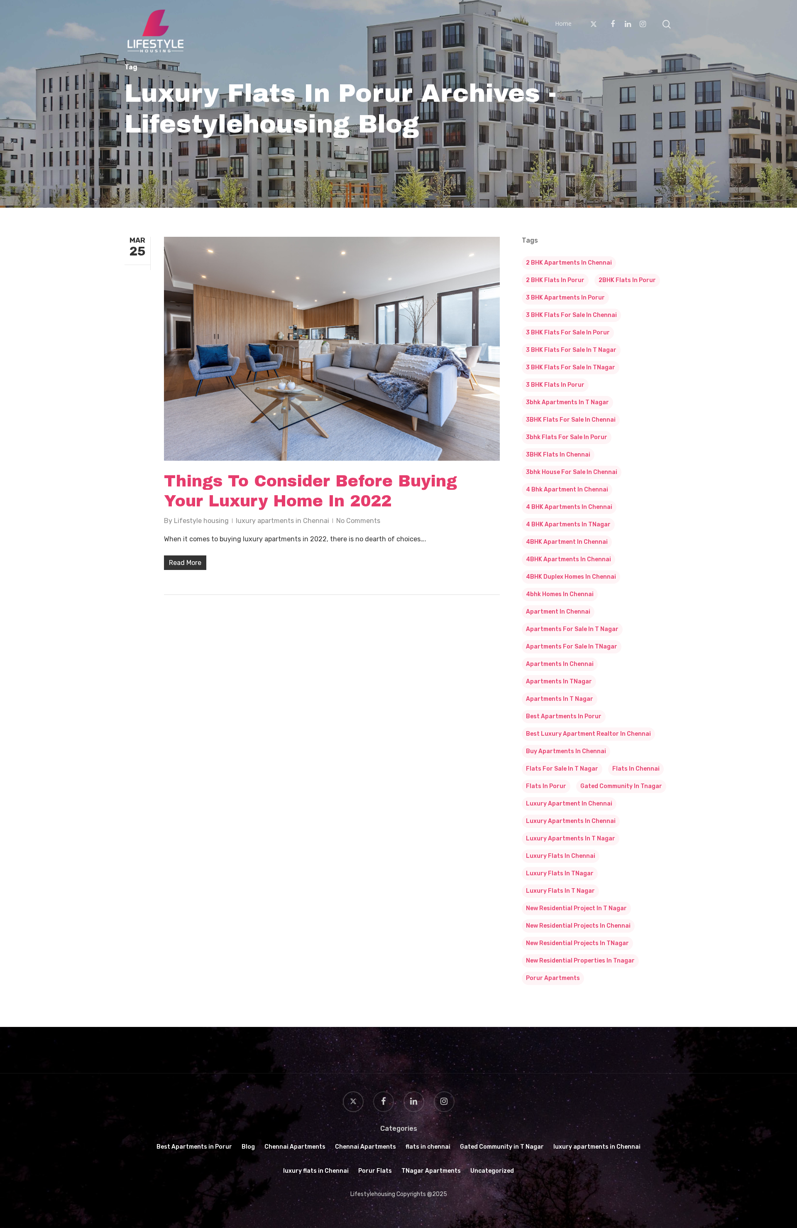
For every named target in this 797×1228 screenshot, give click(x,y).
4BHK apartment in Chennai (567, 541)
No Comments (358, 521)
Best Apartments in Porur (194, 1146)
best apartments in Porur (563, 716)
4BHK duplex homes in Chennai (571, 576)
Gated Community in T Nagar (502, 1146)
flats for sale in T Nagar (562, 768)
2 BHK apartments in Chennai (569, 262)
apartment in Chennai (558, 611)
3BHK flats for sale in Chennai (571, 419)
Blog (248, 1146)
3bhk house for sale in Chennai (571, 472)
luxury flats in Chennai (560, 856)
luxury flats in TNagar (560, 873)
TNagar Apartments (431, 1170)
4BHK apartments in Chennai (568, 559)
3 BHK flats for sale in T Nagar (571, 350)
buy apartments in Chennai (566, 751)
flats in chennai (636, 768)
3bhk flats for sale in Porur (566, 437)
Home (563, 24)
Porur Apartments (553, 978)
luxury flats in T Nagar (560, 890)
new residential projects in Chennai (578, 925)
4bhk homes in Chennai (560, 594)
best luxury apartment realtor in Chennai (588, 733)
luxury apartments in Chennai (282, 521)
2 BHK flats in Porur (555, 280)
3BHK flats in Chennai (558, 454)
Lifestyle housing (201, 521)
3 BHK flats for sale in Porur (568, 332)
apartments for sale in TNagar (571, 646)
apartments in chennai (560, 664)
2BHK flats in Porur (627, 280)
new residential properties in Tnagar (580, 960)
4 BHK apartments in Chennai (569, 507)
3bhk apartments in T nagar (567, 402)
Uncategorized (492, 1170)
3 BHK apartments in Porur (565, 297)
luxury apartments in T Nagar (570, 838)
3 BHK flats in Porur (555, 384)
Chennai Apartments (294, 1146)
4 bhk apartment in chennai (567, 489)
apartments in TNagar (559, 681)
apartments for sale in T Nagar (572, 629)
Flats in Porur (546, 786)
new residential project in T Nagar (576, 908)
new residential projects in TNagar (577, 943)
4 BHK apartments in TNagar (568, 524)
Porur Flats (375, 1170)
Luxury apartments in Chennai (571, 821)
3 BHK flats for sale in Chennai (571, 315)
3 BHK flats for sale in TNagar (570, 367)
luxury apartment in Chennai (569, 803)
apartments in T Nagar (559, 698)
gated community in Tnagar (621, 786)
